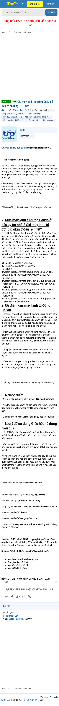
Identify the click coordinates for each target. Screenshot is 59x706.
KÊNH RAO (5, 700)
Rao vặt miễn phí (30, 700)
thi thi (5, 110)
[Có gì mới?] (23, 4)
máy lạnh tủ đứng (47, 110)
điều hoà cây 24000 (42, 117)
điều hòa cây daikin (32, 120)
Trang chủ (54, 697)
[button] (3, 4)
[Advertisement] (29, 67)
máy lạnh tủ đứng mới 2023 (14, 114)
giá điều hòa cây (30, 110)
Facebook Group (15, 619)
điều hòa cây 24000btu (12, 120)
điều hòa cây (26, 117)
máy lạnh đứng (34, 114)
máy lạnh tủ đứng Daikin (16, 148)
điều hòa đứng (48, 120)
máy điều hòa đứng (10, 117)
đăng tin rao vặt (10, 616)
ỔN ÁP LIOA (8, 613)
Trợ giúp (44, 697)
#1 (56, 582)
